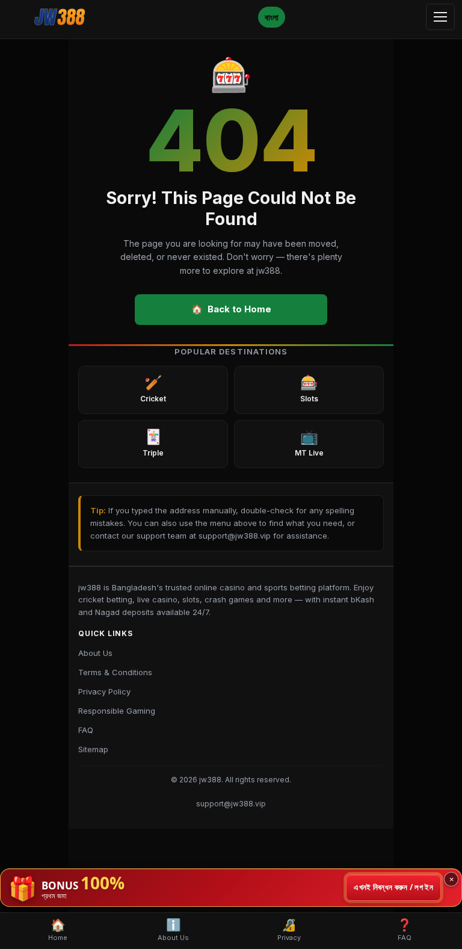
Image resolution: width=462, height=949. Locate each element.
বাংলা (272, 17)
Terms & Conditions (115, 672)
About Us (95, 653)
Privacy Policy (104, 691)
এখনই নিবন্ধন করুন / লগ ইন (393, 887)
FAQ (85, 730)
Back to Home (231, 309)
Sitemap (93, 749)
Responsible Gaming (116, 711)
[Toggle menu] (440, 17)
